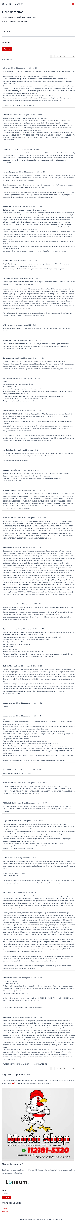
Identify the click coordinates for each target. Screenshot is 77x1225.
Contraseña (6, 31)
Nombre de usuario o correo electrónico (15, 21)
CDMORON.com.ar (12, 4)
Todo (72, 56)
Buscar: (4, 1190)
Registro (5, 1211)
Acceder (5, 1208)
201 (65, 56)
